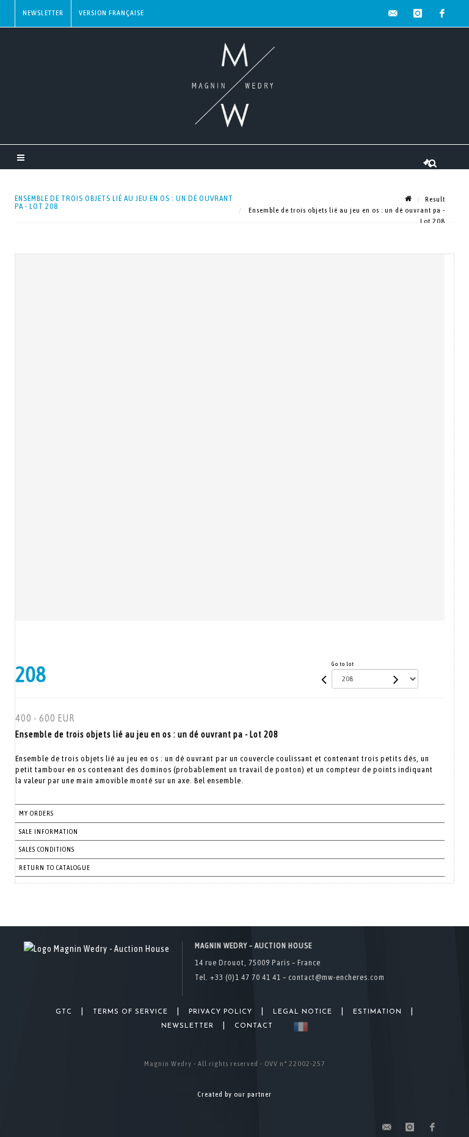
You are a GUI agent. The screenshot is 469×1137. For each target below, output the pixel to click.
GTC (64, 1012)
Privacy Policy (220, 1012)
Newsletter (43, 13)
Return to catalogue (54, 867)
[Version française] (298, 1026)
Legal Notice (302, 1012)
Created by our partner (234, 1094)
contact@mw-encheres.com (336, 977)
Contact (253, 1026)
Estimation (377, 1012)
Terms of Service (130, 1012)
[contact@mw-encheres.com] (393, 13)
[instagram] (417, 13)
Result (435, 199)
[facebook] (442, 13)
